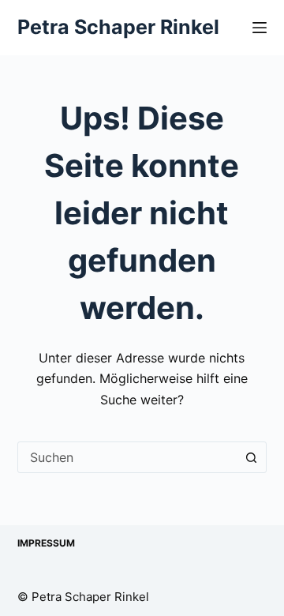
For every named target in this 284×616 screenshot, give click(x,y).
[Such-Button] (251, 457)
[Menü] (259, 28)
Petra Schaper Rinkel (118, 27)
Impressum (46, 543)
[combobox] (127, 457)
